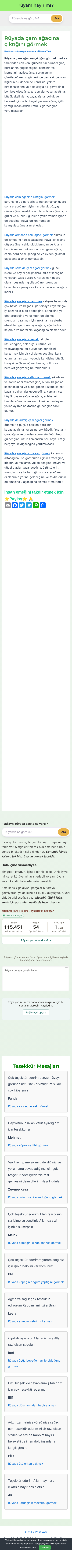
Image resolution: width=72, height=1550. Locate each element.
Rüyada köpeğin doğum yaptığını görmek (36, 1282)
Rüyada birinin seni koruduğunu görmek (35, 1197)
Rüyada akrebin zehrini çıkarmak (30, 1321)
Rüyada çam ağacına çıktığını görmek (29, 197)
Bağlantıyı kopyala (36, 1012)
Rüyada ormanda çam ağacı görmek (28, 235)
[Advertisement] (36, 154)
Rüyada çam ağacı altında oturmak (27, 377)
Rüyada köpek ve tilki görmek (28, 1145)
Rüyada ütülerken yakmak (25, 1463)
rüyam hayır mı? (36, 5)
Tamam (45, 1547)
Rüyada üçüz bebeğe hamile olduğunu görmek (34, 1363)
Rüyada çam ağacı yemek (21, 339)
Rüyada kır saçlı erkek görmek (28, 1106)
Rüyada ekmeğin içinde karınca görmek (35, 1243)
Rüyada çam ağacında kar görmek (27, 453)
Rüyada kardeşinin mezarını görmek (32, 1503)
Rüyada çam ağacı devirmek (23, 301)
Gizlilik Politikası (36, 1532)
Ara (56, 18)
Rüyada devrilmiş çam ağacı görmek (28, 420)
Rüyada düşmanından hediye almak (32, 1405)
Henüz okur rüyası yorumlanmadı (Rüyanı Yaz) (27, 51)
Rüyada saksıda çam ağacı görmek (27, 268)
